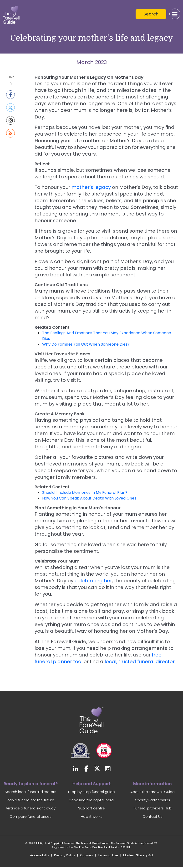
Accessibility (39, 855)
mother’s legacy (91, 187)
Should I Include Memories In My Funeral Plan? (84, 492)
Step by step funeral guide (91, 791)
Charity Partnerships (152, 800)
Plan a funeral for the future (30, 800)
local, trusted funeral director (140, 661)
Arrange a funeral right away (31, 808)
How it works (91, 816)
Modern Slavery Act (138, 855)
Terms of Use (108, 855)
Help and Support (91, 784)
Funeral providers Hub (153, 808)
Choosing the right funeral (91, 800)
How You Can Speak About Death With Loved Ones (89, 498)
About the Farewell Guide (152, 791)
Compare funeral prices (30, 816)
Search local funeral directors (30, 791)
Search (150, 14)
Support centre (91, 808)
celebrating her (93, 580)
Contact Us (152, 816)
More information (152, 784)
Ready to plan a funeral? (31, 784)
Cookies (86, 855)
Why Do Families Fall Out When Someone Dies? (86, 344)
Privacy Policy (64, 855)
